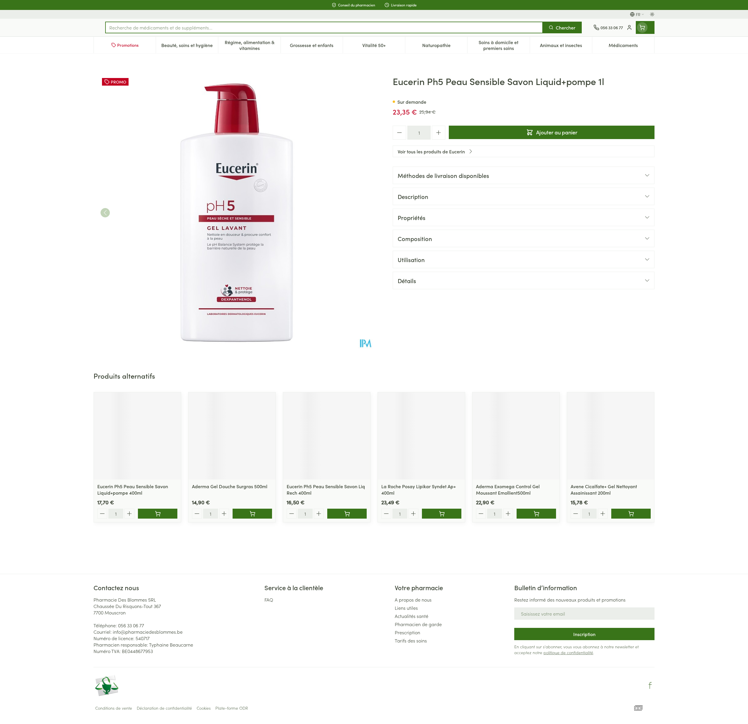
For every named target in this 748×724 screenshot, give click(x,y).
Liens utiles (406, 608)
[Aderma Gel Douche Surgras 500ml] (232, 435)
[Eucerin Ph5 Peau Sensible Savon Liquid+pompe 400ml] (137, 435)
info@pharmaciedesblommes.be (148, 631)
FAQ (268, 599)
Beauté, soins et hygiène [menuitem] (189, 46)
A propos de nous (413, 599)
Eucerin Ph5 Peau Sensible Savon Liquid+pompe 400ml (132, 489)
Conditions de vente (113, 708)
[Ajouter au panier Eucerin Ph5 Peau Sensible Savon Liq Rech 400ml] (347, 514)
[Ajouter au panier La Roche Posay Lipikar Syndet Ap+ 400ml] (441, 514)
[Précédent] (105, 212)
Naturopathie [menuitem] (444, 46)
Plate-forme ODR (231, 708)
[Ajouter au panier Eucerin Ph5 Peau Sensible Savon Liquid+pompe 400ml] (157, 514)
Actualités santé (411, 616)
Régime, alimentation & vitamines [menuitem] (252, 45)
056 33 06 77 (131, 625)
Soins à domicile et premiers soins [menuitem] (504, 45)
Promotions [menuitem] (127, 45)
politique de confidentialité (568, 652)
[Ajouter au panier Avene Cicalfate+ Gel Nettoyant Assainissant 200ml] (631, 514)
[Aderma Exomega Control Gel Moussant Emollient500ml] (516, 435)
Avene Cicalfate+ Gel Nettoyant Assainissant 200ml (604, 489)
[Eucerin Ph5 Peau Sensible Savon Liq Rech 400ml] (326, 435)
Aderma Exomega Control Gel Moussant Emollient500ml (508, 489)
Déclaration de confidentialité (164, 708)
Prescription (407, 632)
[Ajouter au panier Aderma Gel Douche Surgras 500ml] (252, 514)
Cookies (204, 708)
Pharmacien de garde (418, 624)
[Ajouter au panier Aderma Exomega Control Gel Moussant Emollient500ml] (536, 514)
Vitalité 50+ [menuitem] (383, 46)
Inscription (584, 634)
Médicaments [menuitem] (631, 46)
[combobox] (324, 27)
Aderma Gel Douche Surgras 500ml (229, 486)
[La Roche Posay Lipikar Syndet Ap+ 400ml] (421, 435)
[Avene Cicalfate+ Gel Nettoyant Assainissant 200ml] (610, 435)
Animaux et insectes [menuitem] (566, 46)
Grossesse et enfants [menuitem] (316, 46)
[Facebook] (650, 685)
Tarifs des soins (411, 640)
